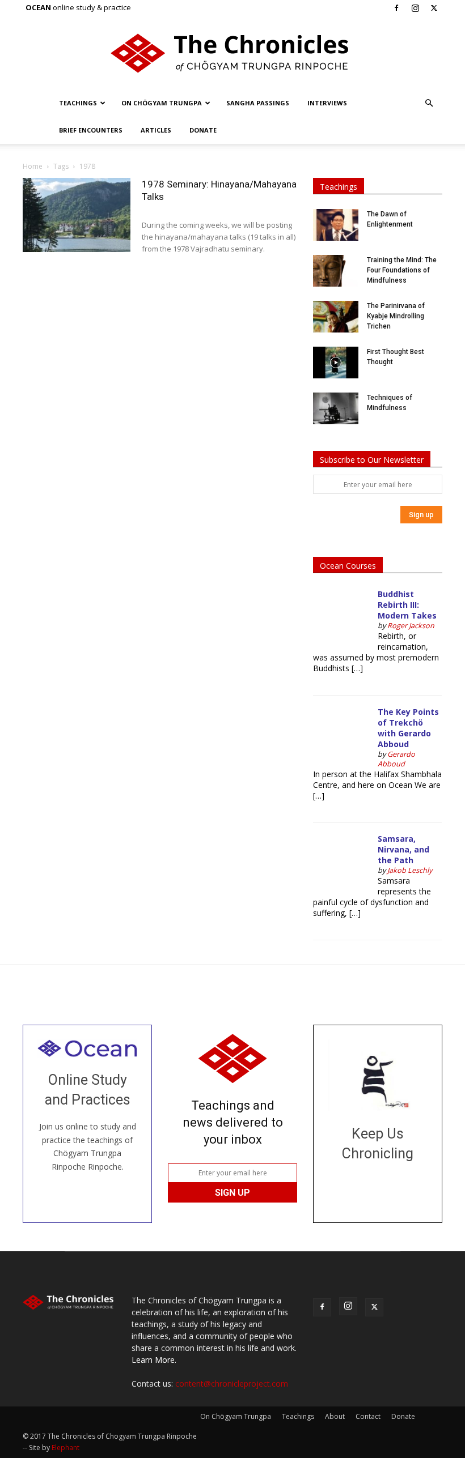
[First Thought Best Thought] (335, 362)
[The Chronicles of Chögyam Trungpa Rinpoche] (232, 53)
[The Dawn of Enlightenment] (335, 225)
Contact (368, 1416)
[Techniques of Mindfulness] (335, 408)
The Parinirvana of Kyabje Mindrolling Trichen (396, 316)
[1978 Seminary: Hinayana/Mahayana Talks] (76, 215)
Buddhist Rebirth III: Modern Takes (407, 605)
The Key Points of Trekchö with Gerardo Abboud (408, 727)
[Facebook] (396, 8)
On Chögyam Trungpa (161, 103)
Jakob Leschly (409, 870)
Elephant (65, 1447)
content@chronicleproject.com (231, 1383)
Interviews (327, 103)
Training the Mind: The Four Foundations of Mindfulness (402, 270)
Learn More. (154, 1359)
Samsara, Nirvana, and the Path (403, 849)
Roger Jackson (410, 625)
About (335, 1416)
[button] (428, 103)
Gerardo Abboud (396, 759)
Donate (203, 130)
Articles (156, 130)
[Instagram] (415, 8)
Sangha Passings (257, 103)
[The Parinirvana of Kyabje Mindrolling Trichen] (335, 316)
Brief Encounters (90, 130)
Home (33, 166)
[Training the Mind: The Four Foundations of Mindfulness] (335, 271)
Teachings (78, 103)
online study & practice (78, 7)
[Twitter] (433, 8)
